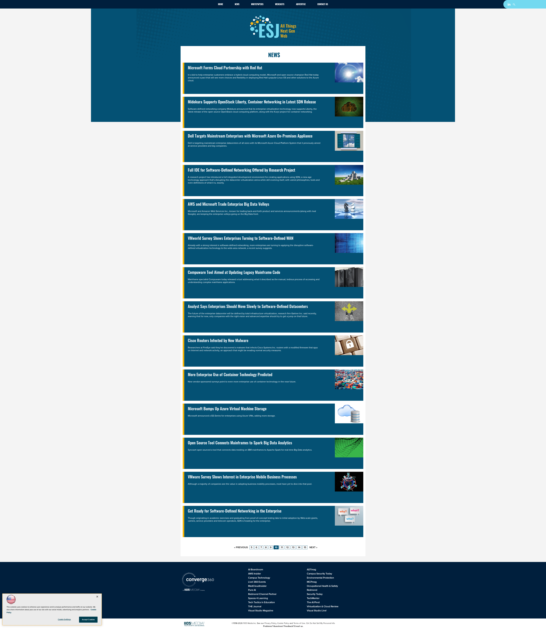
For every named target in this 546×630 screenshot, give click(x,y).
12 (287, 547)
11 (282, 547)
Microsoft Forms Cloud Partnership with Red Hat (225, 68)
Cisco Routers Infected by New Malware (218, 341)
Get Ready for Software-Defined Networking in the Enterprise (234, 512)
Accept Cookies (88, 619)
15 (305, 547)
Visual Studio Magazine (260, 610)
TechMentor (313, 598)
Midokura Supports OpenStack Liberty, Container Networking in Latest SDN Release (252, 102)
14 (299, 547)
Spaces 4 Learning (258, 598)
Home (220, 5)
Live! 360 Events (257, 582)
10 (276, 547)
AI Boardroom (255, 569)
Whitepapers (257, 5)
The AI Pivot (313, 602)
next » (313, 547)
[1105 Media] (194, 590)
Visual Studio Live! (316, 610)
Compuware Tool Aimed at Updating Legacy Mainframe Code (234, 273)
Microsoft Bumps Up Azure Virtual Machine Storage (227, 409)
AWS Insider (254, 573)
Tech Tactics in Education (261, 602)
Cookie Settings (64, 619)
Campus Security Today (319, 573)
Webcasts (279, 5)
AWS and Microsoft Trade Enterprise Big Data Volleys (228, 205)
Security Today (315, 594)
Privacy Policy (270, 623)
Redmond (312, 590)
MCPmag (312, 582)
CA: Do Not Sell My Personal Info (320, 623)
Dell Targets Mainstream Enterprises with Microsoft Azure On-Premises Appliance (250, 137)
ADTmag (311, 569)
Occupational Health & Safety (322, 586)
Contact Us (322, 5)
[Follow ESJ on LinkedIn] (509, 5)
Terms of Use (299, 623)
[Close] (97, 596)
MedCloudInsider (257, 586)
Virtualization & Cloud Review (322, 606)
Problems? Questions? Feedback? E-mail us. (283, 626)
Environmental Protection (320, 578)
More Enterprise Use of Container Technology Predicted (230, 375)
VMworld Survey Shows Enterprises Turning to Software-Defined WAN (240, 239)
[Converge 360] (198, 580)
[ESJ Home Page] (198, 5)
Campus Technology (259, 578)
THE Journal (254, 606)
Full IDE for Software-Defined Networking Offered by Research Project (241, 171)
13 (293, 547)
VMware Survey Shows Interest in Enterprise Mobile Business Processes (242, 477)
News (237, 5)
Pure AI (252, 590)
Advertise (301, 5)
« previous (241, 547)
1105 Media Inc (249, 623)
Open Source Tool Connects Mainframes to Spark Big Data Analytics (240, 443)
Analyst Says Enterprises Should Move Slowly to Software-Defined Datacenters (248, 307)
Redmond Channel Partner (262, 594)
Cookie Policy (283, 623)
